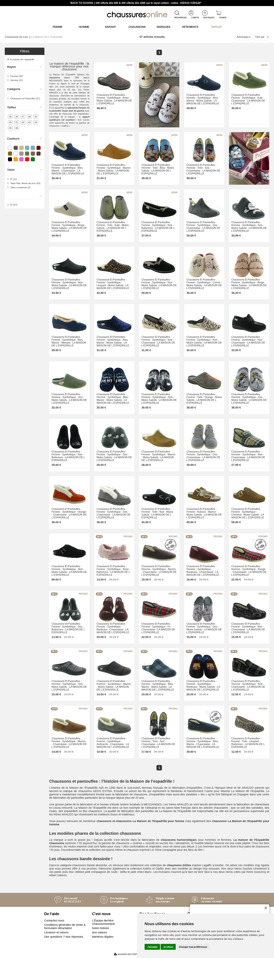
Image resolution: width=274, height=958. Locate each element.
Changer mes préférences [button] (193, 946)
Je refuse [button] (168, 946)
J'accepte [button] (152, 946)
